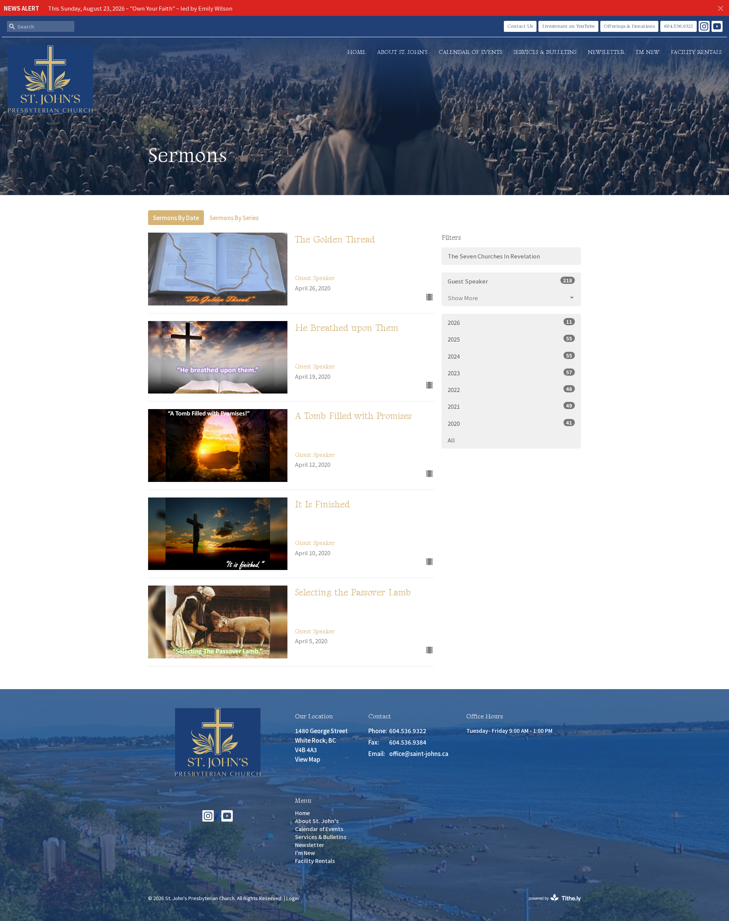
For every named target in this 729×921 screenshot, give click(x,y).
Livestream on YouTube (568, 26)
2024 (510, 356)
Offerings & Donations (629, 26)
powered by (551, 904)
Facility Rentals (696, 52)
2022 (510, 389)
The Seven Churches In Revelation (494, 256)
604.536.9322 (678, 26)
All (451, 440)
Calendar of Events (470, 52)
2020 (510, 423)
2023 (510, 372)
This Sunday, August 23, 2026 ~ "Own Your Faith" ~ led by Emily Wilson (140, 8)
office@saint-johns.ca (418, 753)
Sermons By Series (234, 218)
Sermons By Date (176, 218)
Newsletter (606, 52)
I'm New (648, 52)
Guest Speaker (510, 281)
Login (292, 898)
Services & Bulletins (544, 52)
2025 (510, 339)
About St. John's (402, 52)
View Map (307, 759)
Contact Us (520, 26)
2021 (510, 406)
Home (356, 52)
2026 (510, 322)
